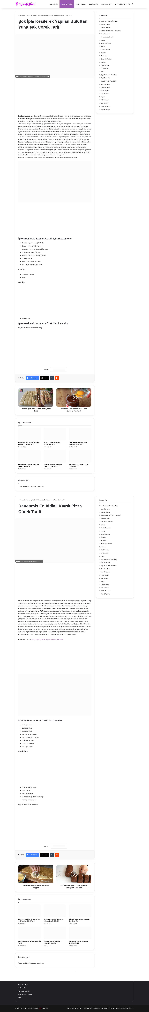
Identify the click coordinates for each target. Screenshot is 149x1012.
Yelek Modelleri (106, 4)
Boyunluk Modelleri (107, 37)
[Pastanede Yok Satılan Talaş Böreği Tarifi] (80, 456)
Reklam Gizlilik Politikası (25, 994)
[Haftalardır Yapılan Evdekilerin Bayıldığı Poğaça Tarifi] (29, 434)
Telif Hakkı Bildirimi (24, 991)
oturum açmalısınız (37, 486)
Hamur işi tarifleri (23, 118)
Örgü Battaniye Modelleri (109, 75)
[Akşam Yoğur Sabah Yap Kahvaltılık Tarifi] (55, 434)
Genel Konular (105, 49)
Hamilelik (103, 56)
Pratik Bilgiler (105, 90)
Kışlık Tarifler (93, 4)
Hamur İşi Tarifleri (67, 4)
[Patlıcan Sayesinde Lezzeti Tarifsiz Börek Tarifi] (55, 456)
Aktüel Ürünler (105, 24)
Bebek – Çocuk (105, 27)
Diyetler (103, 46)
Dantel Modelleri (106, 43)
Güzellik (103, 53)
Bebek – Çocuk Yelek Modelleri (111, 30)
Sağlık (103, 97)
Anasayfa (22, 15)
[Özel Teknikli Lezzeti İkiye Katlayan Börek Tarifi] (80, 434)
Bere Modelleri (105, 34)
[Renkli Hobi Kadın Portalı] (26, 4)
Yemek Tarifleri (81, 4)
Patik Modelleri (105, 87)
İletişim (20, 997)
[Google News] (59, 369)
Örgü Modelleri (120, 4)
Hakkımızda (21, 988)
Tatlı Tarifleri (54, 4)
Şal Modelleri (105, 100)
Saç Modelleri (105, 93)
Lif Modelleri (104, 68)
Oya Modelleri (105, 84)
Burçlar (103, 40)
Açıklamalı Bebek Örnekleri (109, 21)
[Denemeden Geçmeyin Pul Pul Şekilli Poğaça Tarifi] (29, 456)
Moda (102, 71)
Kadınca (103, 62)
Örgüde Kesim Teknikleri (108, 81)
